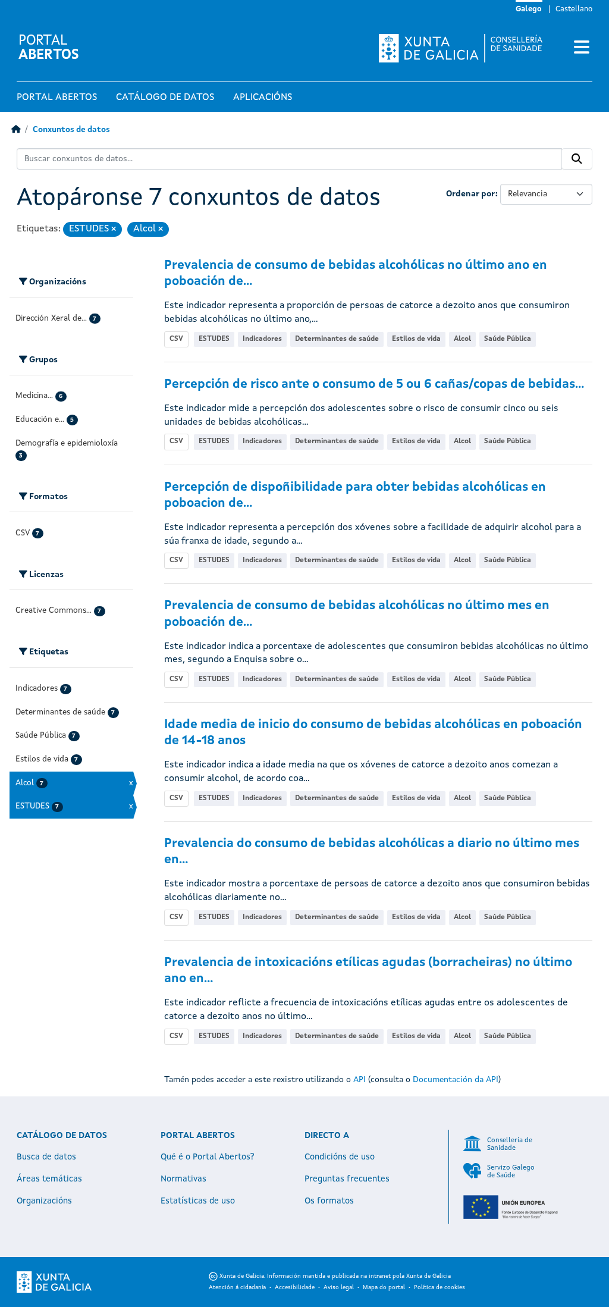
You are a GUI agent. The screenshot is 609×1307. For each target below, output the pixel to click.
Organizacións (44, 1201)
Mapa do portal (384, 1287)
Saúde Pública (507, 339)
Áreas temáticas (49, 1179)
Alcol (462, 339)
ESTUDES (214, 339)
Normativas (183, 1179)
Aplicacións (262, 97)
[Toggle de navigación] (581, 48)
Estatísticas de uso (198, 1201)
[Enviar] (576, 159)
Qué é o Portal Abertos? (208, 1157)
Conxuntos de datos (71, 130)
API (359, 1080)
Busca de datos (46, 1157)
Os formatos (329, 1201)
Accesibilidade (295, 1287)
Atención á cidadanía (237, 1287)
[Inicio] (15, 130)
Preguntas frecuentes (347, 1179)
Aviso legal (339, 1287)
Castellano (573, 9)
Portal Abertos (57, 97)
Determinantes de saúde (337, 339)
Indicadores (262, 339)
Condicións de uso (339, 1157)
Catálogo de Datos (165, 97)
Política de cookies (439, 1287)
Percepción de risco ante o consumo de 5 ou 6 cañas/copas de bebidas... (374, 384)
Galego (529, 9)
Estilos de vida (416, 339)
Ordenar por (470, 194)
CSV (176, 339)
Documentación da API (455, 1080)
